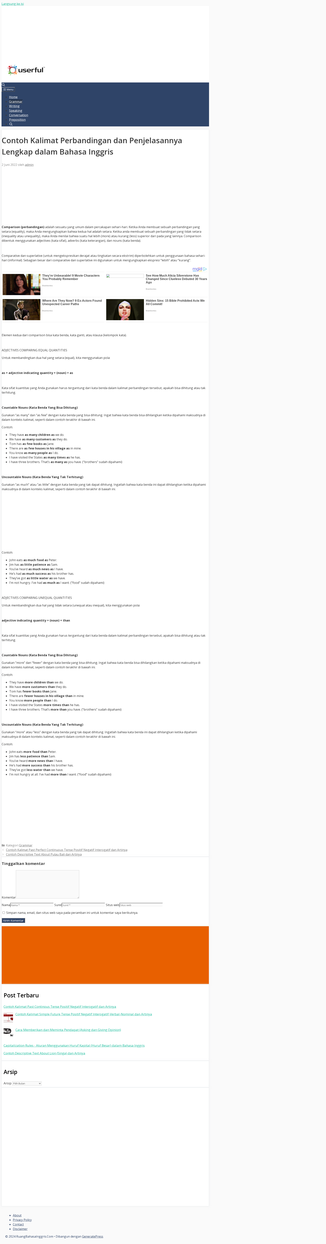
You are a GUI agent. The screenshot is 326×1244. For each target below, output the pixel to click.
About (17, 1215)
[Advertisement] (105, 38)
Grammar (15, 101)
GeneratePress (92, 1236)
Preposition (17, 120)
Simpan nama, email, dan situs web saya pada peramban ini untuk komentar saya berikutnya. (72, 913)
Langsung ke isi (13, 4)
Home (13, 97)
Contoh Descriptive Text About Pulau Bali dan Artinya (44, 854)
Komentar (9, 897)
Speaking (15, 110)
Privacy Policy (22, 1220)
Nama (6, 905)
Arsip (8, 1083)
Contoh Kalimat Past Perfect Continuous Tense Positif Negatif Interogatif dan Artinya (66, 850)
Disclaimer (20, 1229)
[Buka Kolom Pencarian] (3, 85)
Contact (18, 1224)
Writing (14, 106)
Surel (58, 905)
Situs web (112, 905)
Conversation (18, 115)
